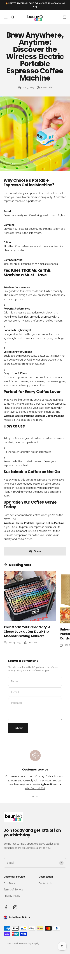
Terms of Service (35, 670)
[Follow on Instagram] (15, 907)
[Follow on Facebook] (6, 907)
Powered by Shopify (29, 943)
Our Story (9, 883)
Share (37, 551)
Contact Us (45, 883)
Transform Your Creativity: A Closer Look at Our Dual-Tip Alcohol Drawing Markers (27, 631)
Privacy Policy (15, 670)
